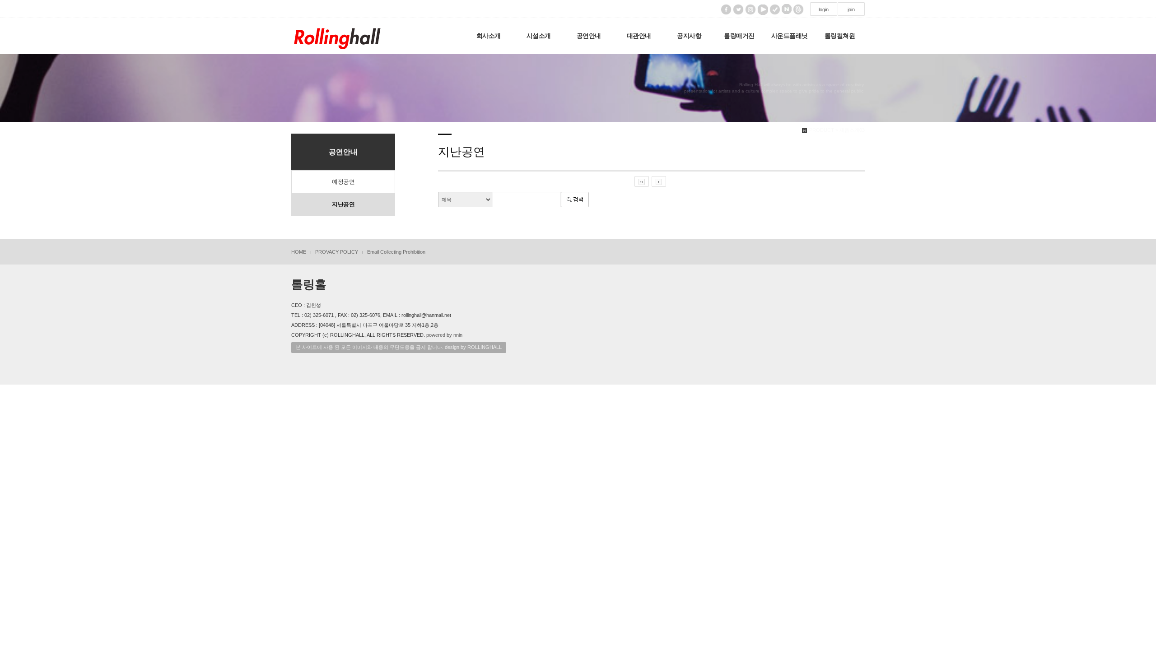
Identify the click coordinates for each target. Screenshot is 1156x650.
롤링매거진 (739, 35)
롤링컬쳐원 (840, 35)
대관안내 (639, 35)
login (824, 9)
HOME (298, 252)
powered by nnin (444, 335)
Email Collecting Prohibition (396, 252)
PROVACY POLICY (336, 252)
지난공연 (343, 204)
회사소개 (488, 35)
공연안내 (589, 35)
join (851, 9)
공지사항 (689, 35)
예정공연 (343, 181)
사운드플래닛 (789, 35)
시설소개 (539, 35)
